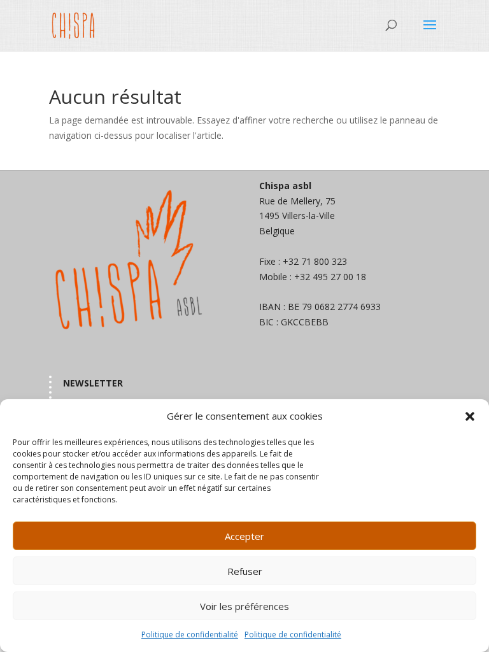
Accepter (244, 536)
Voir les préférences (244, 606)
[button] (470, 416)
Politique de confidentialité (189, 634)
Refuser (244, 571)
